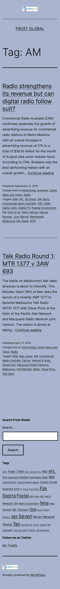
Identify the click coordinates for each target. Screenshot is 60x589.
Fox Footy (34, 489)
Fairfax (26, 360)
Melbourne (8, 369)
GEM (32, 496)
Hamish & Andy (41, 360)
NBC (42, 496)
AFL (21, 199)
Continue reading (41, 173)
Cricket (44, 482)
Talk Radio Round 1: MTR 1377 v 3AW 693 (28, 264)
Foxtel (23, 495)
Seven (25, 516)
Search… (8, 427)
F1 (21, 489)
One (32, 509)
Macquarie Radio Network (33, 364)
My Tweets (9, 545)
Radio (27, 194)
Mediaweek (37, 216)
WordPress (37, 575)
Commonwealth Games (28, 482)
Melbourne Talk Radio (15, 221)
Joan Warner (20, 216)
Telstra (7, 524)
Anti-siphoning (10, 477)
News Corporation (29, 503)
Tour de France (20, 530)
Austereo (42, 190)
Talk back (8, 373)
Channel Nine (9, 482)
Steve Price (48, 369)
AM (40, 199)
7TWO (20, 471)
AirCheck (30, 199)
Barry (46, 199)
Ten (16, 523)
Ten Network (26, 525)
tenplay (43, 525)
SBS (14, 517)
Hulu (37, 496)
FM (4, 212)
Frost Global (30, 28)
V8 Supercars (42, 530)
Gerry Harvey (30, 212)
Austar (24, 477)
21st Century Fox (33, 472)
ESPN (17, 489)
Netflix (48, 496)
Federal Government (44, 207)
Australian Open (38, 477)
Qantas (40, 510)
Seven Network (44, 517)
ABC (45, 471)
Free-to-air (14, 212)
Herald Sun (9, 364)
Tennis (36, 525)
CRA (40, 203)
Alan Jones (25, 356)
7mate (11, 471)
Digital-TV (24, 207)
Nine (44, 502)
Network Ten (10, 503)
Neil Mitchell (24, 369)
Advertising (29, 190)
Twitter (32, 530)
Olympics (23, 509)
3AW (15, 199)
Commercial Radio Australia (19, 203)
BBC (52, 477)
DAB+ (47, 203)
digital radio (9, 207)
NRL (14, 509)
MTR (33, 221)
